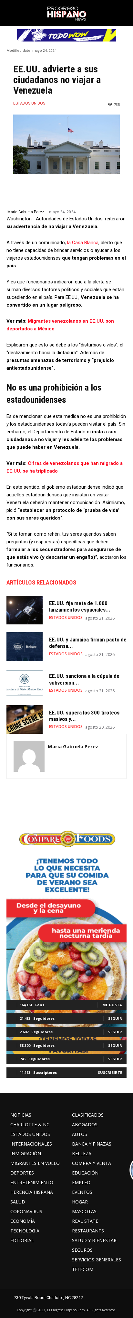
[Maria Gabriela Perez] (29, 756)
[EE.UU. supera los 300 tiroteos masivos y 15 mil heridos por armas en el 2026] (24, 719)
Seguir (115, 1018)
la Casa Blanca (82, 242)
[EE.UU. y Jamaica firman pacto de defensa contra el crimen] (24, 646)
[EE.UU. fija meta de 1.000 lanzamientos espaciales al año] (24, 610)
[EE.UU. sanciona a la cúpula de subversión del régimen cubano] (24, 683)
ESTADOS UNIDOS (29, 103)
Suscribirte (110, 1072)
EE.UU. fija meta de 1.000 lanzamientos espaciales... (79, 606)
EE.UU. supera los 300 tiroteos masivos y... (84, 715)
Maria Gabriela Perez (25, 212)
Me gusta (112, 1004)
